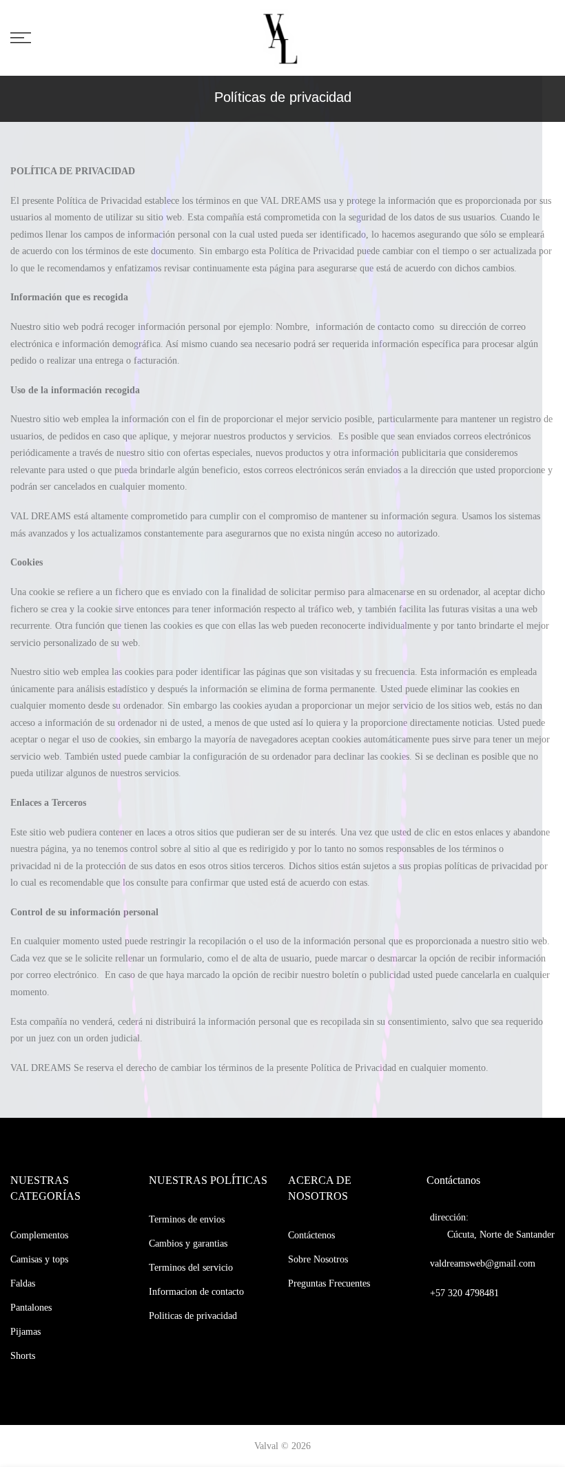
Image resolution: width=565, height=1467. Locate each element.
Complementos (39, 1235)
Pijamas (25, 1331)
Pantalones (31, 1307)
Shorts (22, 1356)
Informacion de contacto (196, 1292)
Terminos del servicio (191, 1267)
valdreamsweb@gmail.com (482, 1263)
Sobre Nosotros (318, 1259)
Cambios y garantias (188, 1243)
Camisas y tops (39, 1259)
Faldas (22, 1283)
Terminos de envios (187, 1219)
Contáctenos (311, 1235)
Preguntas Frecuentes (329, 1283)
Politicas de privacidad (193, 1316)
